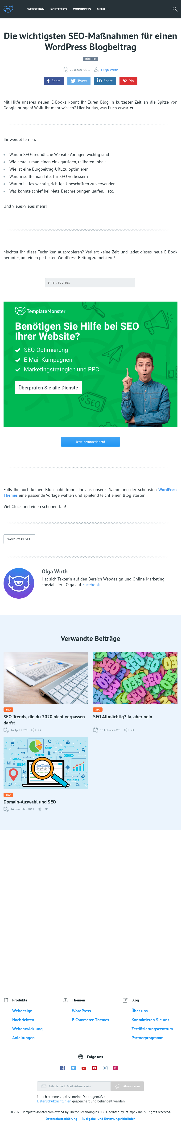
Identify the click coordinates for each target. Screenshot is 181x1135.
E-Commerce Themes (90, 1019)
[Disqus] (90, 908)
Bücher (90, 59)
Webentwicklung (27, 1028)
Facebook (91, 584)
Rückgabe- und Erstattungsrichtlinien (109, 1119)
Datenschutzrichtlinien (54, 1101)
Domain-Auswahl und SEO (30, 802)
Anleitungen (23, 1037)
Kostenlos (58, 9)
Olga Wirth (109, 69)
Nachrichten (23, 1019)
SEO (8, 709)
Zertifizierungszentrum (152, 1028)
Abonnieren (131, 1086)
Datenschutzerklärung (61, 1119)
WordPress (82, 9)
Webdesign (35, 9)
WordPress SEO (19, 539)
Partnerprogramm (147, 1037)
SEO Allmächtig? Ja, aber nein (122, 717)
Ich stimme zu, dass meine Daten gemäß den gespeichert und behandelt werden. (81, 1098)
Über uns (140, 1010)
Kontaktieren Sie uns (150, 1019)
